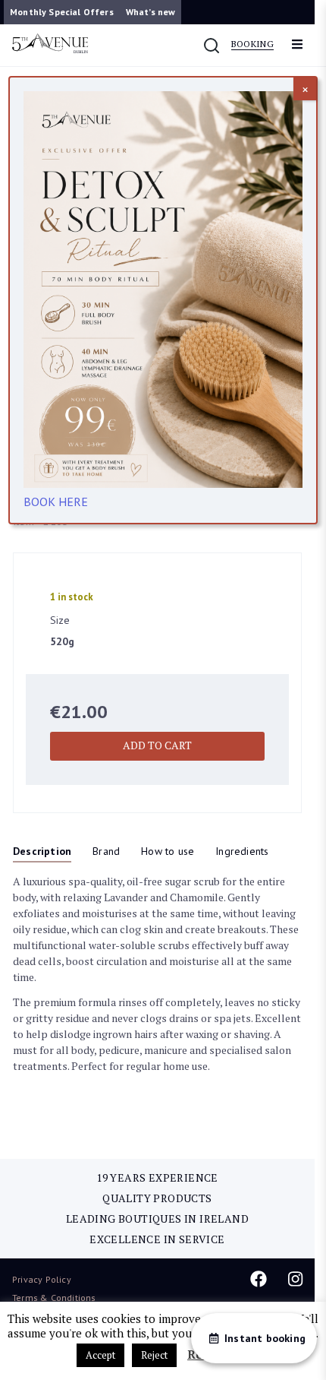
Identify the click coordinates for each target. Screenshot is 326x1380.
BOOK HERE (56, 501)
